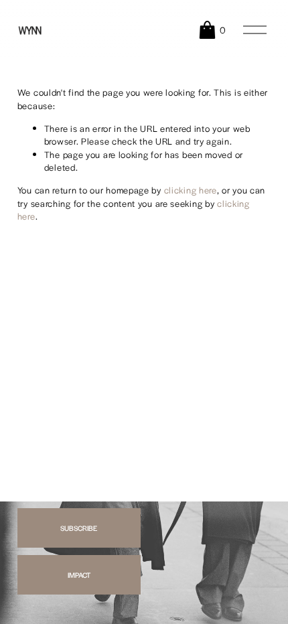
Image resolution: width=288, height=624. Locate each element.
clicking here (190, 189)
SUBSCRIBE (78, 528)
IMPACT (79, 575)
